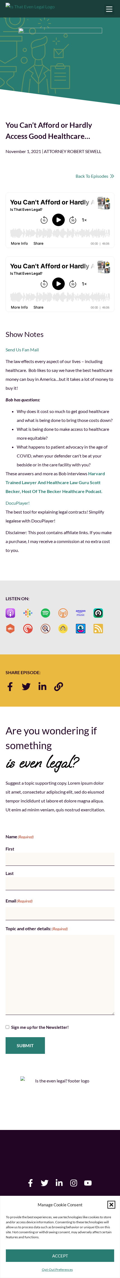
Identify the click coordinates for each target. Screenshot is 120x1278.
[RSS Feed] (98, 628)
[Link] (58, 686)
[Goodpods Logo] (63, 628)
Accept (60, 1255)
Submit (25, 1045)
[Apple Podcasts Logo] (10, 613)
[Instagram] (73, 1183)
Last (10, 873)
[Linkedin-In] (42, 686)
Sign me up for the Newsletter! (40, 1027)
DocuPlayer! (18, 503)
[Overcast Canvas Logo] (63, 613)
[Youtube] (88, 1183)
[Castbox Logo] (10, 628)
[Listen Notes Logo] (45, 628)
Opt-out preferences (57, 1269)
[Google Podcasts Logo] (28, 613)
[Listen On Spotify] (45, 613)
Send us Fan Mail (22, 349)
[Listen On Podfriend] (80, 628)
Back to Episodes (93, 176)
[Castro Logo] (98, 613)
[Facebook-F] (10, 686)
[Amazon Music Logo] (80, 613)
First (10, 848)
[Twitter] (26, 686)
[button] (111, 1204)
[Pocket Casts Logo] (28, 628)
